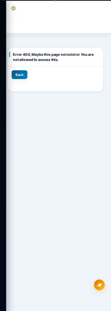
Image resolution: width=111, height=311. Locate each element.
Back (19, 75)
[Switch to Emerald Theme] (99, 284)
